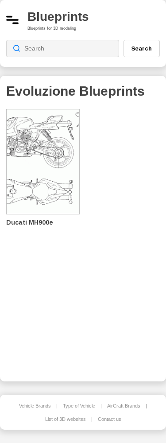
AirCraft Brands (123, 405)
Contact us (109, 419)
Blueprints (58, 16)
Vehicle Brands (35, 405)
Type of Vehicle (79, 405)
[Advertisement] (126, 239)
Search (141, 48)
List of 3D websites (65, 419)
